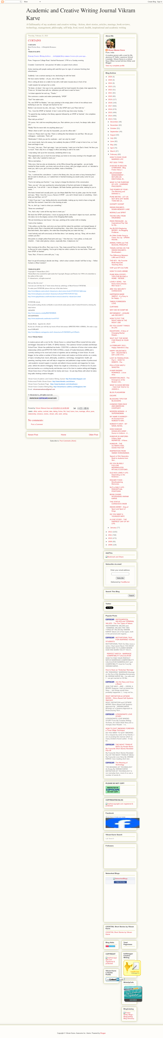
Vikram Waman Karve (116, 50)
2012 (110, 532)
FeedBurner (125, 582)
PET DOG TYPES (116, 162)
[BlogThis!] (81, 408)
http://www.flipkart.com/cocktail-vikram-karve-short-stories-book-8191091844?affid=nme (57, 291)
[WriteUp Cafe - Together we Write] (133, 1002)
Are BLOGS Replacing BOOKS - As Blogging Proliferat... (119, 230)
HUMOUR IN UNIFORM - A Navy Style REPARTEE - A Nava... (119, 438)
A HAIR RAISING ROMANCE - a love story (118, 373)
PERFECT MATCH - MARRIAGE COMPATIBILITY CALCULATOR (119, 655)
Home (63, 435)
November (114, 125)
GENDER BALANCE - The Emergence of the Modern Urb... (119, 380)
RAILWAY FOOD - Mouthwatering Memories (116, 482)
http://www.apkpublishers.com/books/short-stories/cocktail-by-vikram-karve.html (54, 296)
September (114, 131)
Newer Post (33, 435)
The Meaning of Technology (121, 764)
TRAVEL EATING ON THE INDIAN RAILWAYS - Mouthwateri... (119, 250)
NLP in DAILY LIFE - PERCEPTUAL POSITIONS (117, 489)
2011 (110, 535)
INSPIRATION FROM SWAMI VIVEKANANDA (119, 452)
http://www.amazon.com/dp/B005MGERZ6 (42, 313)
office (88, 411)
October (113, 128)
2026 (110, 77)
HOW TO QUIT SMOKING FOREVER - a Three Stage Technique (120, 729)
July (112, 138)
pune (92, 411)
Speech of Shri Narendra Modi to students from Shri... (119, 458)
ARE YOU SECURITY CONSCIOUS (118, 290)
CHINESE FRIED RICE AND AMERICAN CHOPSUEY (118, 406)
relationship (32, 414)
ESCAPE (113, 396)
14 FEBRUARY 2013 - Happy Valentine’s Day (119, 346)
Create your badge (120, 817)
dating (55, 411)
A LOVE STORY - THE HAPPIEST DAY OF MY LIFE (119, 521)
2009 (110, 541)
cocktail (45, 411)
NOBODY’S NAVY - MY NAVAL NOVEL (118, 425)
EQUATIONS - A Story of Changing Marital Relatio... (119, 333)
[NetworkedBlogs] (120, 879)
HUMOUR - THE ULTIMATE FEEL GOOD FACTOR (117, 446)
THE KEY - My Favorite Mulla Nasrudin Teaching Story (118, 263)
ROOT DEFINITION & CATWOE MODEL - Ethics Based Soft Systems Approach (119, 698)
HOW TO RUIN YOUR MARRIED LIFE (118, 158)
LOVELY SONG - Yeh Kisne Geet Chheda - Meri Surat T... (118, 284)
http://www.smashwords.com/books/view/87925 (43, 318)
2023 (110, 86)
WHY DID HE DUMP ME (119, 310)
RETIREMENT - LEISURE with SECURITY (119, 314)
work (60, 414)
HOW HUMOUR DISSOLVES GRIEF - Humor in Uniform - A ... (119, 431)
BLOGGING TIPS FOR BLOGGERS (118, 400)
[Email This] (78, 408)
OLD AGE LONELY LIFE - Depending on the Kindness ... (119, 475)
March (113, 151)
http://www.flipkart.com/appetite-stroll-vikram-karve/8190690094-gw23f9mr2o (53, 332)
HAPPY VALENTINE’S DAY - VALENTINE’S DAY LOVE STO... (118, 353)
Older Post (93, 435)
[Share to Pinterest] (88, 408)
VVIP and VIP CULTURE (119, 268)
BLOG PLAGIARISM (117, 392)
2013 (110, 119)
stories (46, 414)
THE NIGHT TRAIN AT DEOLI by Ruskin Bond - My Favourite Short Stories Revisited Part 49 (120, 747)
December (114, 122)
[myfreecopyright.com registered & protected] (120, 806)
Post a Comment (37, 424)
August (113, 135)
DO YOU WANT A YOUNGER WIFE (117, 515)
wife (56, 414)
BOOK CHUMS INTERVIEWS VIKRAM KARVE (119, 496)
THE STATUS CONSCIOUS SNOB (118, 503)
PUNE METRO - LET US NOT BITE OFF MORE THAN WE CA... (119, 199)
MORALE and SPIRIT (118, 212)
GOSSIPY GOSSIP (117, 204)
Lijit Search (110, 838)
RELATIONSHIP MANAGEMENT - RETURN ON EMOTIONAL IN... (117, 176)
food (68, 411)
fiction (60, 411)
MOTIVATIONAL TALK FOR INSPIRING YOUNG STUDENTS (120, 640)
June (112, 141)
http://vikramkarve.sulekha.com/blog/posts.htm (69, 387)
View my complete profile (115, 66)
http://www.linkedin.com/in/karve (63, 381)
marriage (82, 411)
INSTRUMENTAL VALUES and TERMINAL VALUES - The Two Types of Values (120, 621)
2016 (110, 109)
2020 (110, 96)
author (40, 411)
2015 (110, 112)
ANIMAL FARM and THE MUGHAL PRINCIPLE (119, 244)
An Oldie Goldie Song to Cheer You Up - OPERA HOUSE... (119, 238)
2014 (110, 116)
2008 (110, 545)
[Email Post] (74, 408)
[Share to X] (83, 408)
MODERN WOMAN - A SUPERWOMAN (118, 412)
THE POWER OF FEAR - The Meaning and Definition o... (119, 192)
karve (72, 411)
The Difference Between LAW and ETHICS (119, 256)
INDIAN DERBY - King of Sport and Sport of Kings (119, 509)
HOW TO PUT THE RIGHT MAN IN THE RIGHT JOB (118, 320)
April (112, 148)
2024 (110, 83)
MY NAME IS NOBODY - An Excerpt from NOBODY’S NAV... (119, 419)
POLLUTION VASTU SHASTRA (117, 366)
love (76, 411)
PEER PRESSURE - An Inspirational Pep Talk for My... (119, 223)
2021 (110, 93)
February (114, 154)
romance (40, 414)
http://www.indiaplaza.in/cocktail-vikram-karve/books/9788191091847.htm (52, 294)
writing (65, 414)
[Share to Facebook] (85, 408)
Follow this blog (120, 882)
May (112, 145)
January (113, 528)
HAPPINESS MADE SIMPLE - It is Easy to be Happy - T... (119, 296)
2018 (110, 103)
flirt (64, 411)
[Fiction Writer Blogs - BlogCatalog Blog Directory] (129, 1018)
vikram (51, 414)
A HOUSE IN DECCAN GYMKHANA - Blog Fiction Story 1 (118, 168)
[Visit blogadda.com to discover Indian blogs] (110, 946)
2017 (110, 106)
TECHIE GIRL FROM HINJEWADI (118, 217)
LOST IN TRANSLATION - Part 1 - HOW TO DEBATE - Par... (119, 360)
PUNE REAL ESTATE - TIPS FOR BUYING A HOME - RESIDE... (118, 276)
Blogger (102, 1033)
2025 (110, 80)
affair (35, 411)
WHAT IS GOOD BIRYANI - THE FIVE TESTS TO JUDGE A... (119, 387)
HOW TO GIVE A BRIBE (119, 271)
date (50, 411)
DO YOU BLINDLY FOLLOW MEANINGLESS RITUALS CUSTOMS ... (119, 466)
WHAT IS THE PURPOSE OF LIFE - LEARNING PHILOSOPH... (119, 184)
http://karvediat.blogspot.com (76, 379)
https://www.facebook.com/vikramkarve (63, 384)
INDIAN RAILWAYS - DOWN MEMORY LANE (120, 208)
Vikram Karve (109, 817)
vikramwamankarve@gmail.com (44, 389)
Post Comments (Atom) (68, 441)
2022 (110, 90)
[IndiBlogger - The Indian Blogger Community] (132, 975)
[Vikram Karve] (122, 827)
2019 (110, 99)
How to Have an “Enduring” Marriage (119, 670)
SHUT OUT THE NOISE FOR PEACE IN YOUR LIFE (119, 340)
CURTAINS (114, 307)
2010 (110, 538)
